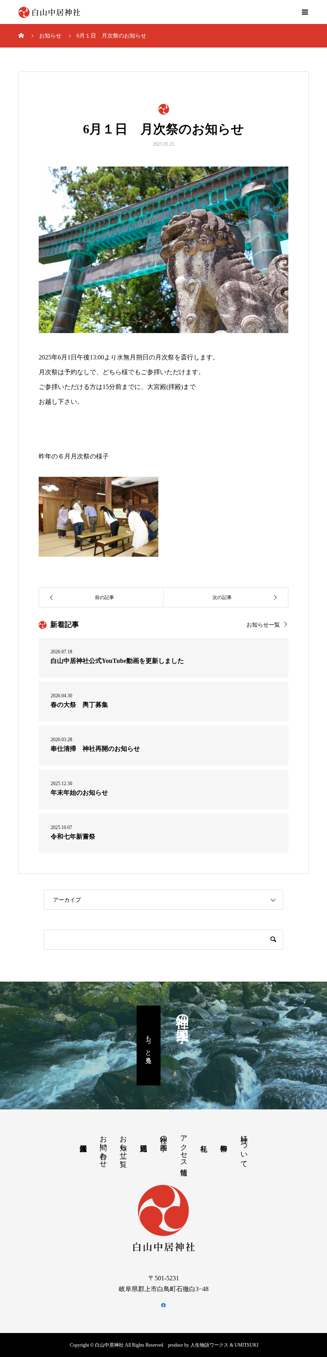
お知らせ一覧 (263, 625)
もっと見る (148, 1045)
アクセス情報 (184, 1147)
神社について (244, 1147)
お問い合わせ (103, 1147)
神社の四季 (163, 1135)
